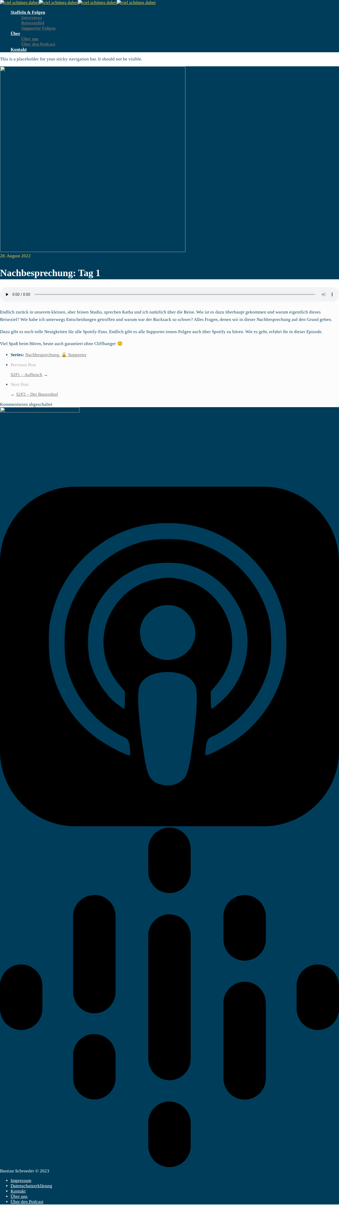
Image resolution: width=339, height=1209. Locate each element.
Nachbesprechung (42, 354)
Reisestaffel (32, 22)
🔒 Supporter (74, 354)
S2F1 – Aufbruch (26, 374)
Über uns (30, 38)
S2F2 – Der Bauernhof (37, 394)
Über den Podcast (38, 44)
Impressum (21, 1180)
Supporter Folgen (38, 28)
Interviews (31, 17)
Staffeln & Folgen (28, 12)
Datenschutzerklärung (31, 1185)
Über (15, 33)
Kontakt (19, 49)
